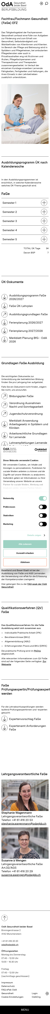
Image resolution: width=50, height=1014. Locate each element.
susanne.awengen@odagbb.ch (21, 875)
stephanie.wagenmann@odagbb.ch (23, 823)
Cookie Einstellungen (12, 997)
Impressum (7, 982)
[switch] (43, 507)
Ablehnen (25, 562)
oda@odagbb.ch (9, 944)
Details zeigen (34, 535)
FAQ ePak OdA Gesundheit (9, 991)
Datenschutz (8, 986)
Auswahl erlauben (25, 553)
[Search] (46, 3)
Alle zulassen (25, 544)
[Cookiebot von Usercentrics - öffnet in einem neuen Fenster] (35, 450)
